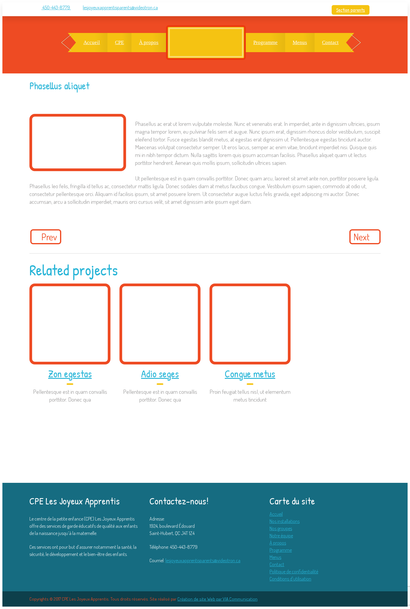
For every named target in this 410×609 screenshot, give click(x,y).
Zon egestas (70, 373)
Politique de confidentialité (294, 572)
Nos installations (285, 521)
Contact (330, 42)
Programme (265, 42)
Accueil (91, 42)
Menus (300, 42)
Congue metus (250, 373)
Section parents (350, 10)
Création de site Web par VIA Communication (217, 599)
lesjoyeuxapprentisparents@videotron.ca (120, 7)
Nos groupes (281, 528)
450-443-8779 (56, 7)
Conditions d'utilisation (290, 579)
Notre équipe (281, 536)
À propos (148, 42)
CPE (119, 42)
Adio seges (160, 373)
